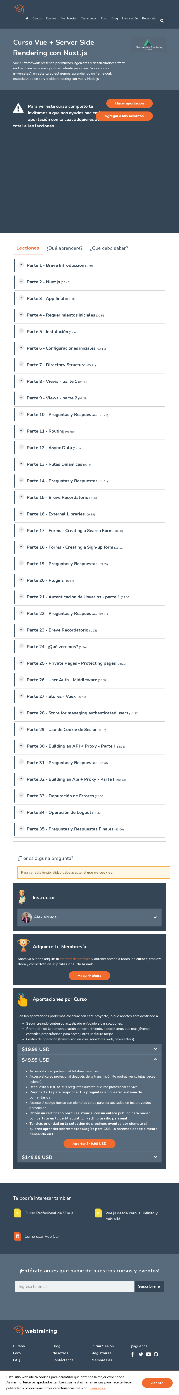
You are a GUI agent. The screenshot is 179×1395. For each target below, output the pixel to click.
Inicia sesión (130, 19)
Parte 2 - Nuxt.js (43, 282)
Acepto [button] (157, 1383)
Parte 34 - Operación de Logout (59, 812)
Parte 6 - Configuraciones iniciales (61, 348)
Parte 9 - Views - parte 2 (52, 398)
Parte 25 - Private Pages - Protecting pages (71, 663)
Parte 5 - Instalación (47, 332)
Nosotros (60, 1353)
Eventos (51, 19)
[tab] (89, 1049)
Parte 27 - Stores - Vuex (51, 696)
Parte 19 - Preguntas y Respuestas (62, 564)
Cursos (37, 19)
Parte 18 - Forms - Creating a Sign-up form (70, 547)
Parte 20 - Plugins (45, 580)
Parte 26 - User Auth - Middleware (62, 680)
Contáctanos (63, 1360)
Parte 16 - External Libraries (56, 514)
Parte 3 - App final (45, 298)
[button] (98, 1388)
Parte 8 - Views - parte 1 (52, 381)
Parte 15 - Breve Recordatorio (57, 497)
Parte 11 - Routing (45, 431)
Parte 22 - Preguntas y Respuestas (62, 613)
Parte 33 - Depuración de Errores (60, 796)
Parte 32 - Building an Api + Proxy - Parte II (71, 779)
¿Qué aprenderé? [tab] (64, 248)
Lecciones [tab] (27, 248)
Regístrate (148, 19)
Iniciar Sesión (103, 1346)
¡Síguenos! (139, 1346)
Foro (104, 19)
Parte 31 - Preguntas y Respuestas (62, 763)
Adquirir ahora (89, 975)
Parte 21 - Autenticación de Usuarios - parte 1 (73, 597)
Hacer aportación (129, 103)
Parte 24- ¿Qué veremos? (52, 647)
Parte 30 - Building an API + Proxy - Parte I (71, 746)
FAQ (16, 1360)
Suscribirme (149, 1286)
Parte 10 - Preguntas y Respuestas (63, 415)
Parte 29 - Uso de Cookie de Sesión (62, 730)
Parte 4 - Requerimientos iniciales (61, 315)
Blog (115, 19)
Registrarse (102, 1353)
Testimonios (89, 19)
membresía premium (75, 959)
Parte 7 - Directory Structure (56, 365)
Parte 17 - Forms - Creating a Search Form (70, 531)
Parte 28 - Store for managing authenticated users (77, 713)
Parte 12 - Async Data (49, 448)
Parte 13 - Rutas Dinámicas (54, 464)
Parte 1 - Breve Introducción (55, 265)
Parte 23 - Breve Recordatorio (57, 630)
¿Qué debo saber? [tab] (109, 248)
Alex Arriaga (45, 917)
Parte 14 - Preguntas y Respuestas (62, 481)
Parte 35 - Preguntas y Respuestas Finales (70, 829)
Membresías (69, 19)
